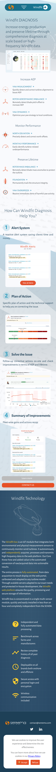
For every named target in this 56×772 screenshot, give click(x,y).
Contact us (28, 485)
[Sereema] (11, 7)
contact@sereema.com (40, 723)
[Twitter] (31, 729)
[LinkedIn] (40, 729)
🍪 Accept (22, 762)
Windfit (37, 7)
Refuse (35, 762)
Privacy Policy (34, 756)
